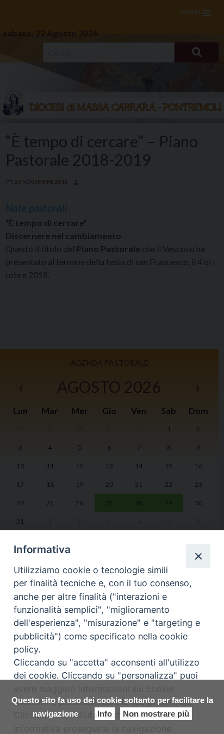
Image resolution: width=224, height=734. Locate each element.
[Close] (198, 556)
